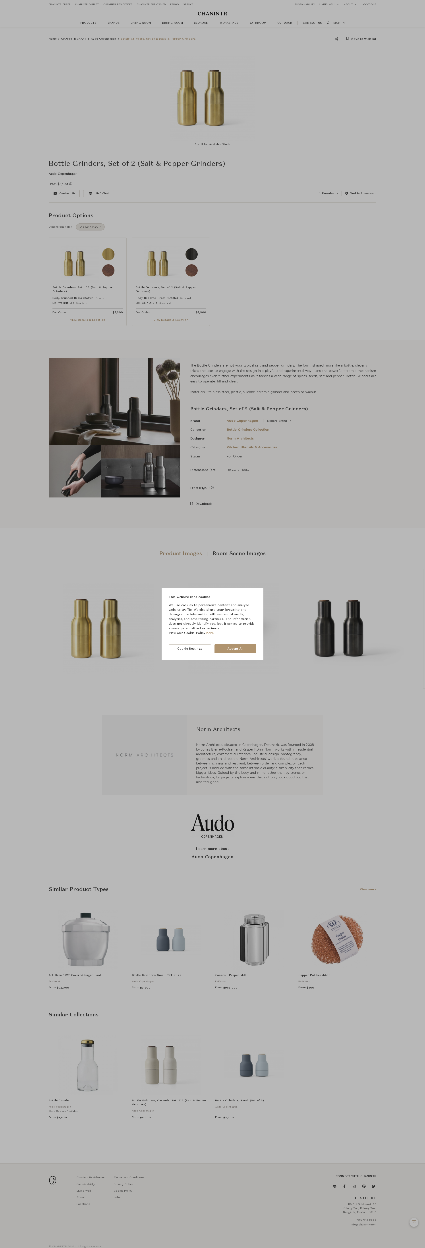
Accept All (235, 648)
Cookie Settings (190, 648)
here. (210, 633)
